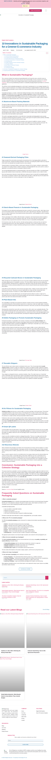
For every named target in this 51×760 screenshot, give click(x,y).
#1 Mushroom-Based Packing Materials (12, 56)
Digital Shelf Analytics (8, 40)
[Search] (46, 578)
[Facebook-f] (42, 757)
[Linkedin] (44, 757)
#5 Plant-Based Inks (8, 61)
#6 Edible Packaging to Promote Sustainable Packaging (14, 62)
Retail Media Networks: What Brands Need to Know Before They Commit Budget (11, 696)
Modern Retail (28, 405)
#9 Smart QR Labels (8, 66)
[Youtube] (48, 757)
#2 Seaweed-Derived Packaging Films (11, 57)
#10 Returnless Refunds (10, 67)
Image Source (25, 154)
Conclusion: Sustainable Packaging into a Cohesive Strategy (15, 69)
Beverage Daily (28, 360)
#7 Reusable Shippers (9, 63)
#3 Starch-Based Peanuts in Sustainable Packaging (14, 58)
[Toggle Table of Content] (46, 53)
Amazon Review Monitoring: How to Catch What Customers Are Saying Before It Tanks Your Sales (37, 597)
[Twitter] (46, 757)
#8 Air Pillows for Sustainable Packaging (12, 65)
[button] (46, 10)
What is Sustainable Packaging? (9, 54)
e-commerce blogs (9, 489)
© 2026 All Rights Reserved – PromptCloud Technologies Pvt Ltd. (14, 757)
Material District (28, 204)
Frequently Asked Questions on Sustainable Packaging (14, 70)
